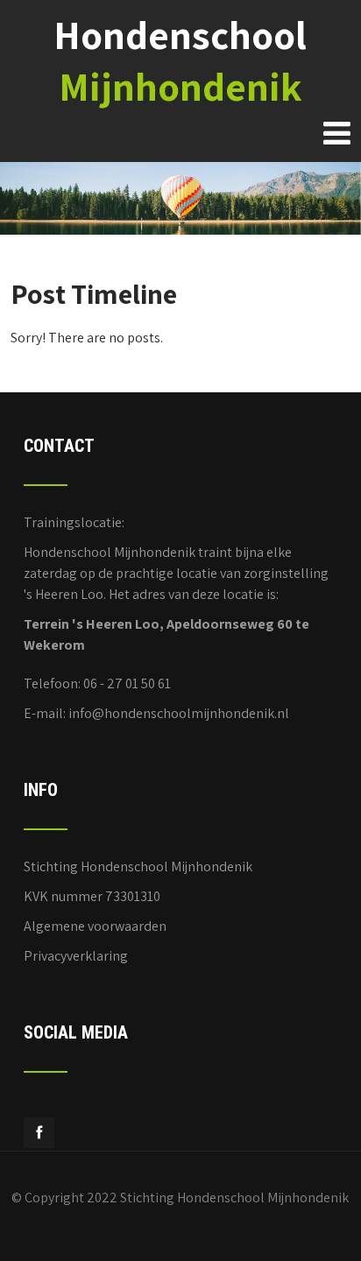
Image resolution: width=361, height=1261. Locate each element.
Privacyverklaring (76, 956)
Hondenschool (180, 60)
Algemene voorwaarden (95, 926)
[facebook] (39, 1132)
